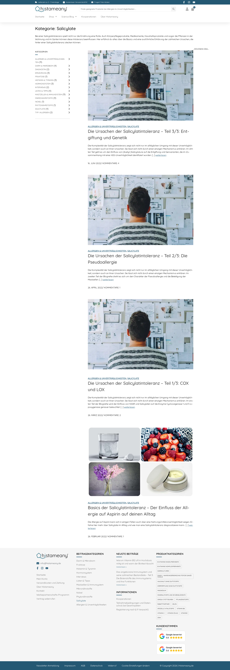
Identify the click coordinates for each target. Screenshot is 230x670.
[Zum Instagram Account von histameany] (189, 2)
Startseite (39, 16)
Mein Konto (42, 578)
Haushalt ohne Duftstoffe (168, 581)
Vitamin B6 (181, 609)
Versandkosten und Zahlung (50, 582)
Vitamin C (161, 613)
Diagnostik (40, 69)
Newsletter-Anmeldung (47, 665)
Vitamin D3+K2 (172, 613)
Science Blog (67, 16)
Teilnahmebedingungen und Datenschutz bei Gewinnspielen (133, 604)
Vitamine (184, 613)
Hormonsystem (42, 84)
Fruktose (40, 76)
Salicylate (40, 109)
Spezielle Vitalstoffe (165, 609)
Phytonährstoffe (44, 105)
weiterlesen (160, 155)
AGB (83, 665)
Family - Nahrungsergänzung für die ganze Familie (174, 576)
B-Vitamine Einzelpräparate (168, 562)
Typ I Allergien (42, 112)
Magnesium (161, 590)
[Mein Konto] (187, 9)
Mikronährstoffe (44, 98)
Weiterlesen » (121, 567)
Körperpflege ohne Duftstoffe (169, 586)
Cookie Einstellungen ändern (136, 665)
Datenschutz (96, 665)
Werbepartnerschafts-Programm (52, 594)
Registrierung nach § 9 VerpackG (132, 609)
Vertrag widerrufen (45, 598)
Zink (159, 618)
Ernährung (40, 73)
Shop (51, 16)
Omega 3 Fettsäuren (165, 599)
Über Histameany (109, 16)
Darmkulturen (163, 571)
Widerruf (112, 665)
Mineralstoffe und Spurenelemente (171, 595)
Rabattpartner (163, 604)
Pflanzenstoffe (182, 599)
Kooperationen (88, 16)
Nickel (38, 101)
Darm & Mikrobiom (44, 66)
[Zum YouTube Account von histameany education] (194, 2)
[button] (171, 636)
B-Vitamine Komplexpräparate (169, 566)
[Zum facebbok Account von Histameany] (184, 2)
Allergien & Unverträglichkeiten (107, 126)
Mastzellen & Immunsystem (48, 94)
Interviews (40, 87)
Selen (174, 604)
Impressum (70, 665)
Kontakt (40, 590)
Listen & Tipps (41, 91)
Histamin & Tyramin (44, 80)
